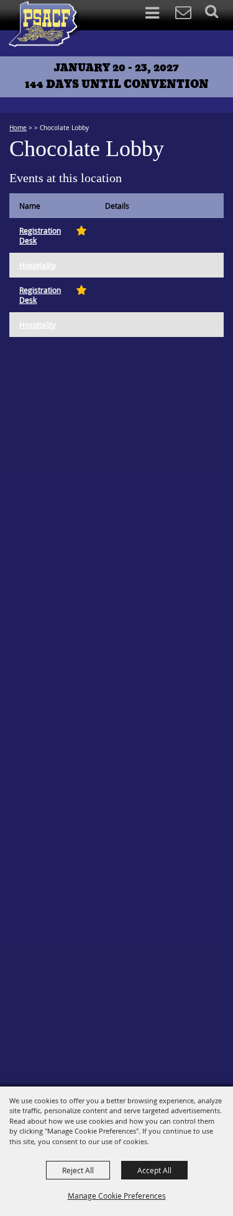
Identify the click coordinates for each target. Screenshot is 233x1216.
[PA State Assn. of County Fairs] (45, 24)
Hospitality (37, 265)
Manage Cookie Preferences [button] (117, 1196)
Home (18, 128)
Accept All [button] (154, 1170)
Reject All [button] (78, 1170)
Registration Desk (40, 235)
